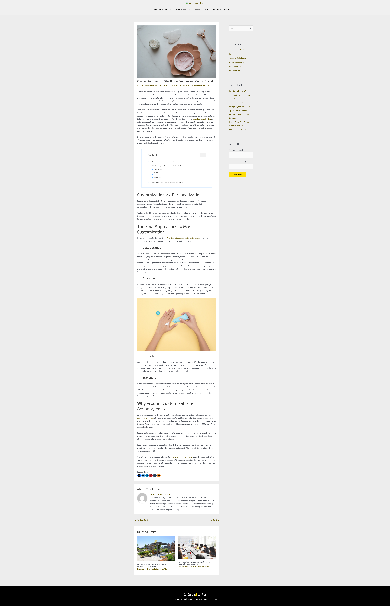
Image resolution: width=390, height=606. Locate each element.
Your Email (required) (237, 162)
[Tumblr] (155, 475)
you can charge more (145, 418)
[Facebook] (139, 475)
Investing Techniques (162, 9)
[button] (235, 10)
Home (231, 54)
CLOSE (203, 155)
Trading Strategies (182, 9)
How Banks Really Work (238, 91)
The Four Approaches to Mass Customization (167, 166)
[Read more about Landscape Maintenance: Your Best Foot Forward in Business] (156, 548)
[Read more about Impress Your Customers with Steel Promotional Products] (197, 547)
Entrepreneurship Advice (148, 85)
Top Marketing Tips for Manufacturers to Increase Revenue (240, 114)
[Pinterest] (151, 475)
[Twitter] (143, 475)
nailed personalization (202, 119)
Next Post (214, 520)
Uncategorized (234, 70)
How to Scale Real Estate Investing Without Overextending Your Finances (240, 125)
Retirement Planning (221, 9)
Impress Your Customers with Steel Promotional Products (194, 563)
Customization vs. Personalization (164, 162)
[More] (159, 475)
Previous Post (141, 520)
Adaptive (156, 172)
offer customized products (181, 457)
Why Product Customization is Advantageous (167, 182)
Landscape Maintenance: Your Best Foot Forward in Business (155, 565)
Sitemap (213, 599)
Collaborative (158, 169)
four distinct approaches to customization (184, 238)
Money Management (201, 9)
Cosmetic (157, 175)
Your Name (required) (237, 150)
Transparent (158, 177)
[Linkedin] (147, 475)
